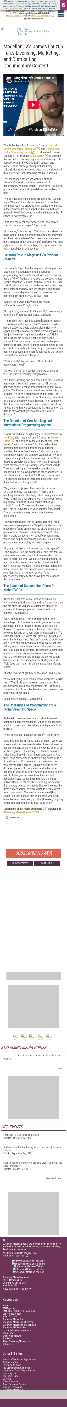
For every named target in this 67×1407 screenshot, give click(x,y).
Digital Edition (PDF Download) (19, 1311)
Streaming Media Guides (14, 1327)
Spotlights (8, 1338)
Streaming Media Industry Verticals (19, 1324)
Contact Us (8, 1344)
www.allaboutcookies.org (40, 15)
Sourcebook (9, 1333)
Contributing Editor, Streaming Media (31, 150)
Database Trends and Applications (19, 1359)
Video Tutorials (10, 1316)
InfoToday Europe (11, 1376)
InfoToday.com (10, 1373)
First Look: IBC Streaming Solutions (21, 1134)
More (61, 1067)
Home (5, 1305)
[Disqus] (33, 919)
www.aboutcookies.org (15, 15)
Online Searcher (10, 1381)
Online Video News (12, 1335)
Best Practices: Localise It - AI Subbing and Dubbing (31, 1057)
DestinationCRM (10, 1362)
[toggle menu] (61, 13)
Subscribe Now (30, 853)
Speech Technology (12, 1387)
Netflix (7, 437)
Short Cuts (22, 34)
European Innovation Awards (17, 1330)
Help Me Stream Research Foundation (30, 147)
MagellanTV (37, 155)
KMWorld (7, 1378)
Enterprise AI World (12, 1365)
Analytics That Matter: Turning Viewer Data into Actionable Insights (32, 1149)
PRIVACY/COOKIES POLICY (15, 1289)
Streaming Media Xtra (13, 1319)
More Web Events (55, 1178)
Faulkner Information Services (17, 1367)
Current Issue (19, 863)
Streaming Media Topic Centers (18, 1322)
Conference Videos (12, 1313)
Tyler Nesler (25, 31)
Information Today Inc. (14, 1255)
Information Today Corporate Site (19, 1370)
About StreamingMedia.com (16, 1341)
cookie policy (14, 8)
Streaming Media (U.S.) (14, 1389)
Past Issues (47, 863)
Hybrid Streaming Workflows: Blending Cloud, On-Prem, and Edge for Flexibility (32, 1164)
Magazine (9, 1308)
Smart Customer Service (14, 1384)
